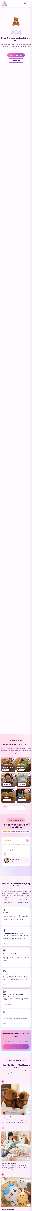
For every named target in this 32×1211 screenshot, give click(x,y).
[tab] (2, 870)
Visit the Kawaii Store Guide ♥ (16, 1046)
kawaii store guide (17, 893)
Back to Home (16, 55)
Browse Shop (16, 60)
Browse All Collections (15, 808)
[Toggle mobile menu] (29, 3)
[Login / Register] (21, 3)
